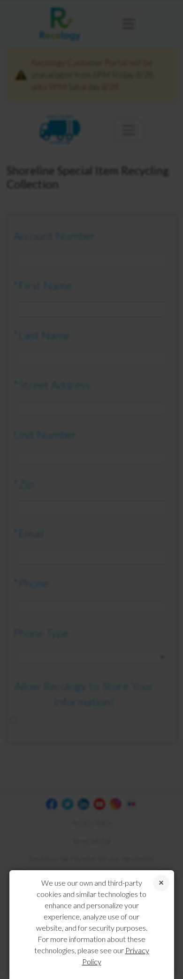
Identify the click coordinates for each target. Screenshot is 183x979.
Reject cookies (161, 883)
